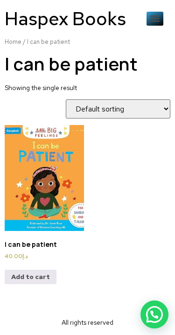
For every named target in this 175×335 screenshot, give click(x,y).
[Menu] (155, 19)
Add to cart (30, 276)
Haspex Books (65, 18)
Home (13, 42)
